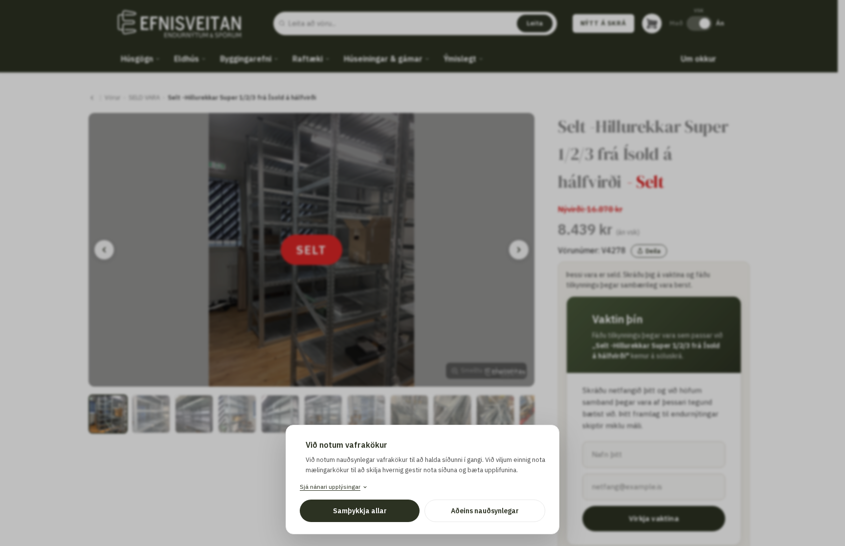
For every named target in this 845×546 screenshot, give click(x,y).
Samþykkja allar (360, 510)
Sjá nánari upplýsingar (330, 486)
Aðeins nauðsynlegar (485, 510)
